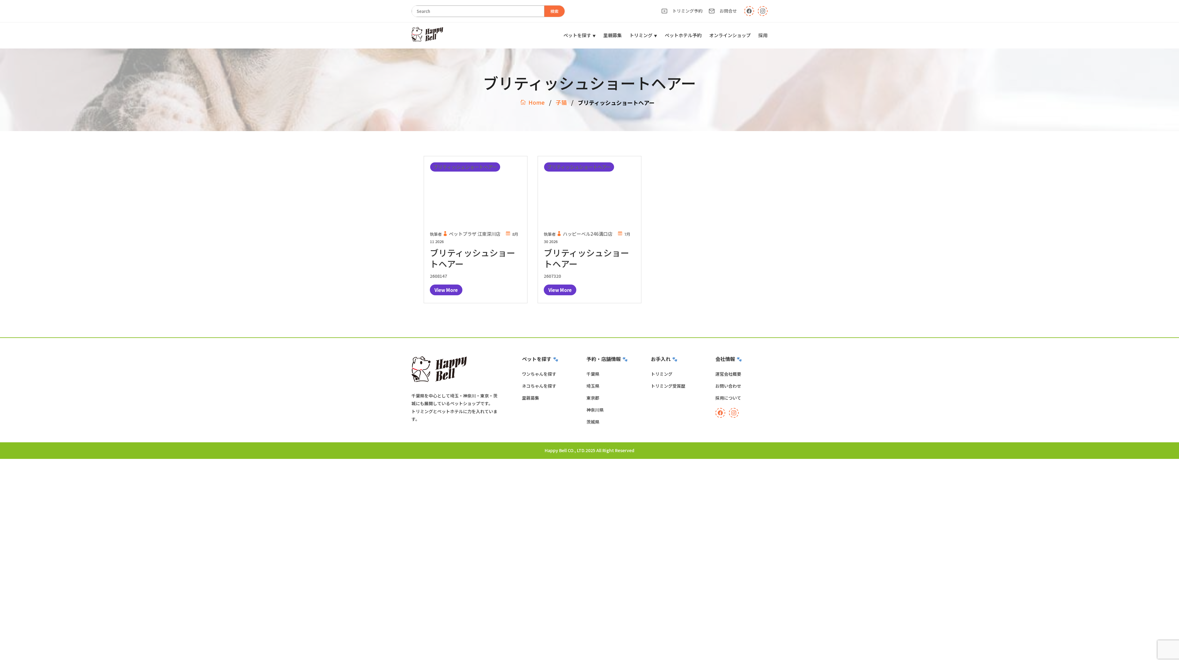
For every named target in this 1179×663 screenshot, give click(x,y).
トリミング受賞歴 (668, 386)
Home (536, 102)
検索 (554, 11)
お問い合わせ (728, 386)
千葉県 (592, 374)
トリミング (640, 35)
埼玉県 (592, 386)
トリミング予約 (687, 11)
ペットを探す (577, 35)
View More (446, 290)
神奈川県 (595, 410)
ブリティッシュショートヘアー (472, 258)
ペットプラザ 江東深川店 (474, 234)
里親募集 (612, 35)
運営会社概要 (728, 374)
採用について (728, 398)
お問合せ (728, 11)
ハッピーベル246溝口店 (588, 234)
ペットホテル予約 (683, 35)
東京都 (592, 398)
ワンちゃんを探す (539, 374)
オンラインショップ (730, 35)
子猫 (561, 102)
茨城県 (592, 422)
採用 (763, 35)
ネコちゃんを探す (539, 386)
